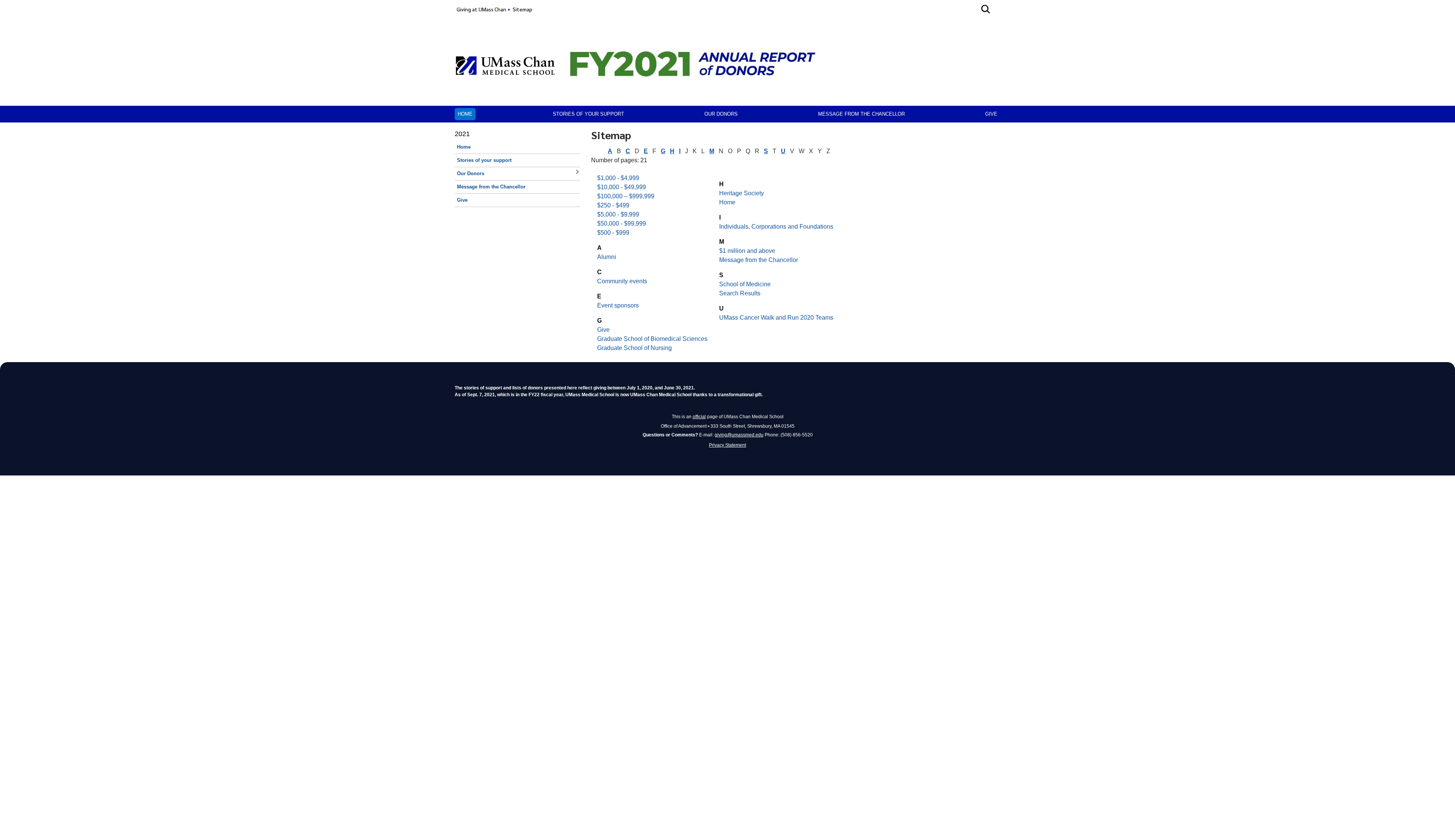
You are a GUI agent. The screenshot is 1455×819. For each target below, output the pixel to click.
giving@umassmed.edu (739, 435)
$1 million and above (747, 251)
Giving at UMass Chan (481, 9)
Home (465, 114)
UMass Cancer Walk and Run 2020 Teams (776, 317)
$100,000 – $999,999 (625, 196)
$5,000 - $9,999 (618, 214)
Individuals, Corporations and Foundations (776, 226)
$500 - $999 (613, 232)
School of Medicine (745, 284)
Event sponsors (618, 305)
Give (991, 114)
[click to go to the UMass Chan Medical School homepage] (505, 65)
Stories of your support (588, 114)
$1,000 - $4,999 (618, 178)
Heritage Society (741, 193)
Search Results (739, 293)
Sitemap (522, 9)
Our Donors (721, 114)
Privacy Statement (727, 445)
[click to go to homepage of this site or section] (701, 75)
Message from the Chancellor (861, 114)
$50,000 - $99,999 (621, 223)
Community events (622, 281)
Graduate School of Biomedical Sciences (652, 339)
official (699, 416)
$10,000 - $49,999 (621, 187)
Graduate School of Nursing (634, 348)
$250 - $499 (613, 205)
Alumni (606, 257)
